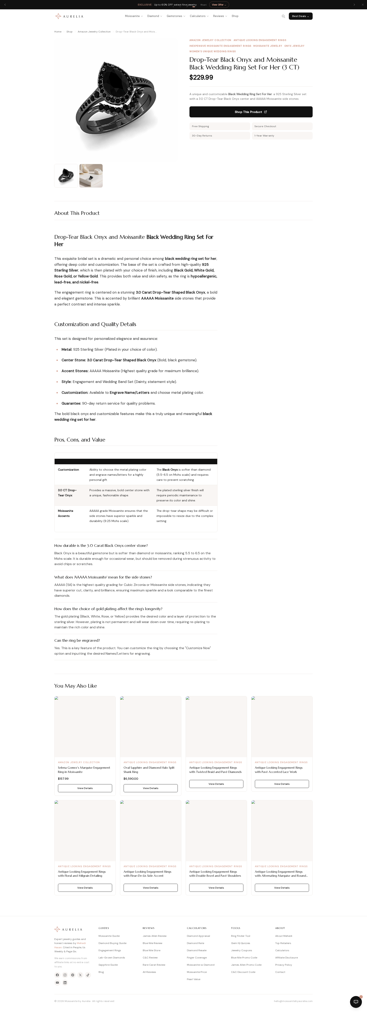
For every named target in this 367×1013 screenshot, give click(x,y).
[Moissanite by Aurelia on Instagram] (65, 975)
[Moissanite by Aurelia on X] (80, 975)
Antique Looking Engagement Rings (260, 40)
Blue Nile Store (151, 950)
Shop (235, 16)
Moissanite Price (197, 972)
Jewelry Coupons (241, 950)
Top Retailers (283, 943)
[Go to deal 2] (180, 6)
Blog (101, 972)
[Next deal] (354, 4)
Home (57, 31)
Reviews (218, 16)
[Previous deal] (5, 4)
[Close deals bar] (362, 4)
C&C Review (150, 957)
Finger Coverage (197, 957)
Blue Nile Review (152, 943)
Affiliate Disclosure (286, 957)
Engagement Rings (110, 950)
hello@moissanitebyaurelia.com (293, 1001)
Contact (280, 972)
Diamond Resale (196, 950)
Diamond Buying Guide (112, 943)
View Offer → (219, 4)
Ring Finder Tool (240, 936)
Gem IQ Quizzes (240, 943)
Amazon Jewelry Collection (94, 31)
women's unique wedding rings (212, 51)
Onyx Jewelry (294, 45)
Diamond (153, 16)
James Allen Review (155, 936)
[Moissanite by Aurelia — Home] (69, 16)
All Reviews (149, 972)
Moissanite (132, 16)
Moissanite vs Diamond (201, 965)
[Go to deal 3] (186, 6)
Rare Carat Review (154, 965)
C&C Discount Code (243, 972)
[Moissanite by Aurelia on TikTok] (88, 975)
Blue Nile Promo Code (244, 957)
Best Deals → (300, 16)
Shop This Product (248, 112)
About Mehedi (283, 936)
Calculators (198, 16)
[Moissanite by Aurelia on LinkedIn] (65, 983)
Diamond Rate (195, 943)
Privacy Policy (283, 965)
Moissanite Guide (109, 936)
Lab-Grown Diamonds (112, 957)
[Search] (283, 16)
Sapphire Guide (108, 965)
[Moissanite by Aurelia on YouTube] (57, 983)
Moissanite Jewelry (267, 45)
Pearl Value (193, 979)
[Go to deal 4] (193, 6)
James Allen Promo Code (246, 965)
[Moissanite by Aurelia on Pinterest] (73, 975)
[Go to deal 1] (173, 6)
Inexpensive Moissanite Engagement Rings (220, 45)
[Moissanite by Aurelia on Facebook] (57, 975)
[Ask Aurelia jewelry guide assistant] (356, 1002)
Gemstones (174, 16)
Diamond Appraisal (198, 936)
